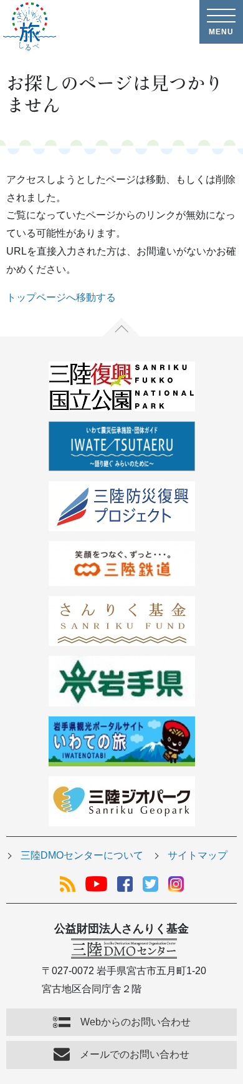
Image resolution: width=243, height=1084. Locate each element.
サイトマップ (197, 855)
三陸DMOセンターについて (82, 855)
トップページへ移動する (61, 297)
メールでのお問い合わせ (134, 1054)
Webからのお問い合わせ (135, 1022)
